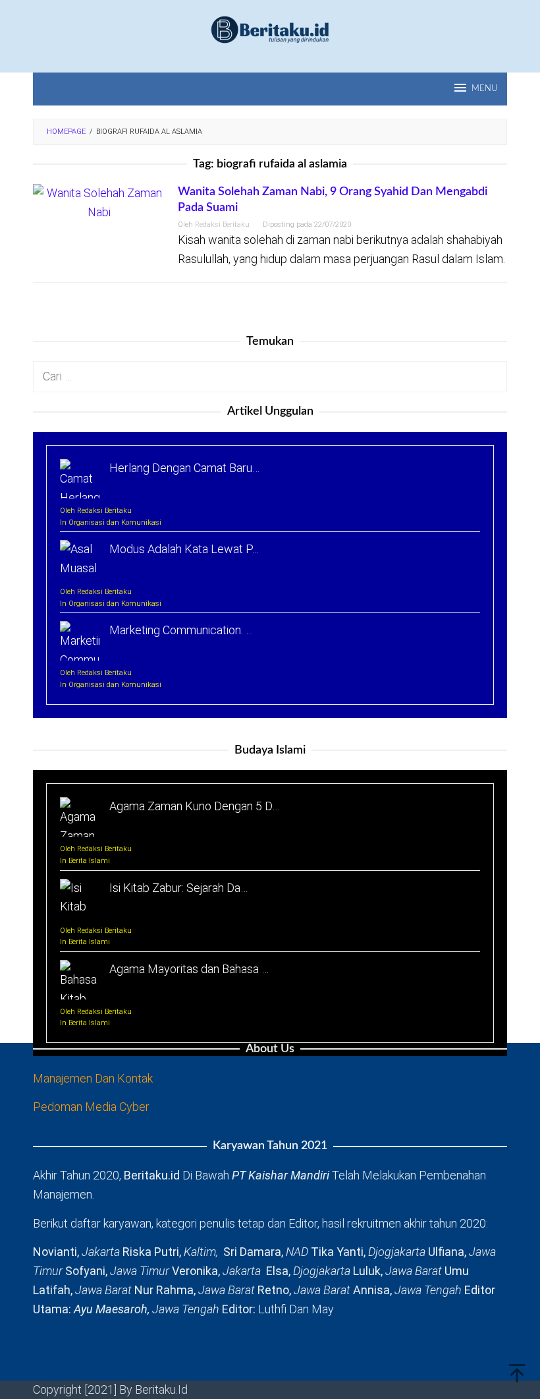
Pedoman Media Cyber (91, 1107)
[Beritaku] (270, 29)
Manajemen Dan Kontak (93, 1078)
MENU (484, 88)
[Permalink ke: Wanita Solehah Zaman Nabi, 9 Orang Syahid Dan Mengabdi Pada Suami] (99, 202)
